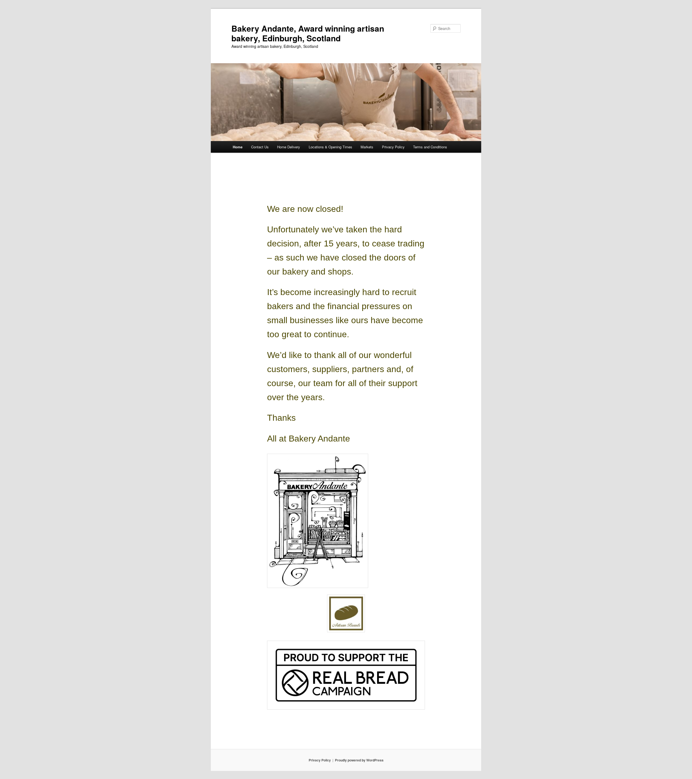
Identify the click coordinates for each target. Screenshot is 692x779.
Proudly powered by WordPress (359, 760)
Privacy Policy (393, 146)
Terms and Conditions (430, 146)
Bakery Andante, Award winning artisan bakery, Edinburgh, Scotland (307, 33)
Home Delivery (288, 146)
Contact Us (260, 146)
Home (237, 146)
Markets (367, 146)
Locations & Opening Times (330, 146)
